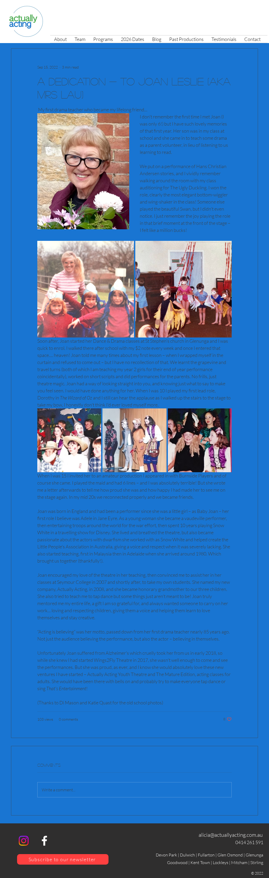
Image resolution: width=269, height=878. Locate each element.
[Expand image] (85, 289)
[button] (103, 39)
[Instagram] (23, 840)
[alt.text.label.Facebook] (44, 840)
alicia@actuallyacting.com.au (231, 835)
